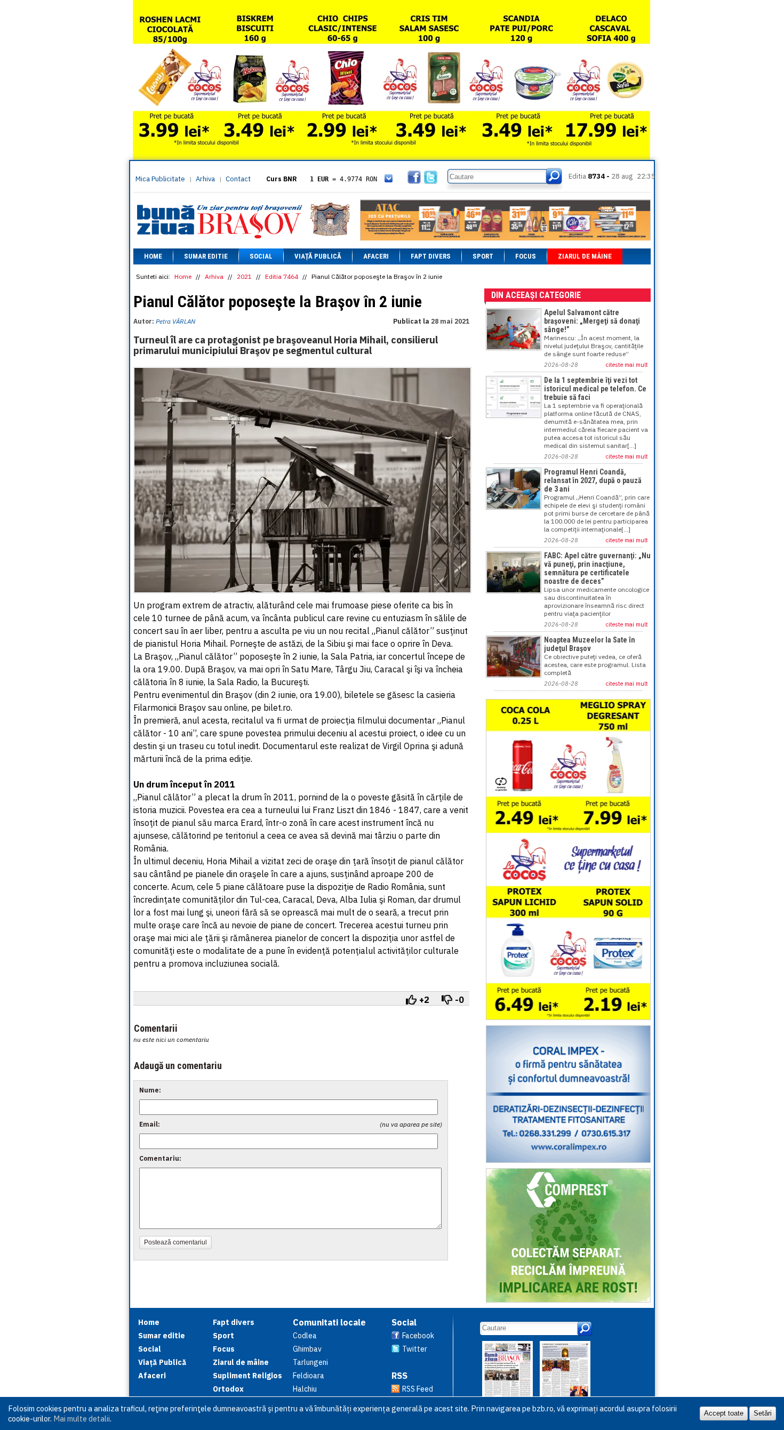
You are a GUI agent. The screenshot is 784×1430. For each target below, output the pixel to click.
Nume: (150, 1090)
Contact (238, 178)
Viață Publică (317, 256)
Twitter (414, 1349)
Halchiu (305, 1389)
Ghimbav (307, 1349)
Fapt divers (431, 256)
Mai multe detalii (81, 1418)
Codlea (305, 1335)
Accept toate (723, 1413)
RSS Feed (417, 1389)
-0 (459, 999)
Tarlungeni (310, 1362)
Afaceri (376, 256)
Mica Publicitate (160, 178)
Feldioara (308, 1375)
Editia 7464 (281, 276)
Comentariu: (160, 1158)
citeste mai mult (627, 364)
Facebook (418, 1335)
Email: (149, 1124)
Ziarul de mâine (585, 256)
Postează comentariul (175, 1242)
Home (153, 256)
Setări (763, 1413)
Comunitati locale (329, 1322)
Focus (525, 256)
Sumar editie (206, 256)
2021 (244, 276)
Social (261, 256)
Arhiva (205, 178)
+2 (424, 999)
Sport (483, 256)
